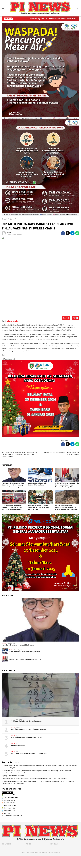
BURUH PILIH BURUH (18, 745)
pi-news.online (13, 321)
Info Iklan (54, 844)
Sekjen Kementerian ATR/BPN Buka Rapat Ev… (26, 660)
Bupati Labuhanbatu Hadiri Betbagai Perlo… (25, 652)
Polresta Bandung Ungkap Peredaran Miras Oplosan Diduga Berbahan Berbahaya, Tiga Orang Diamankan (34, 778)
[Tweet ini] (68, 233)
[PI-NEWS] (40, 8)
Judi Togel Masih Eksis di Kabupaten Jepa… (26, 721)
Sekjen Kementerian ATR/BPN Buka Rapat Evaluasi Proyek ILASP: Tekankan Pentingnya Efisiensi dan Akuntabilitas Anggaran (67, 485)
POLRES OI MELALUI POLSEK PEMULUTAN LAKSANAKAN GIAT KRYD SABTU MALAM (61, 452)
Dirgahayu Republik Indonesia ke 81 (13, 776)
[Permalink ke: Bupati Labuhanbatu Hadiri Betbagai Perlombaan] (40, 475)
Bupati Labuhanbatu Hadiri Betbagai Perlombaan (37, 484)
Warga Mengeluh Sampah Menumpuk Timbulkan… (29, 753)
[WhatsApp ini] (77, 233)
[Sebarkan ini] (63, 233)
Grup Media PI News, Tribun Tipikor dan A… (26, 737)
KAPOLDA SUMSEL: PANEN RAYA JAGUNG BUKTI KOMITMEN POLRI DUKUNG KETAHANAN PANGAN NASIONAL (13, 507)
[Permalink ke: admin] (4, 233)
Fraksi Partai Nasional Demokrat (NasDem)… (18, 645)
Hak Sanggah (6, 844)
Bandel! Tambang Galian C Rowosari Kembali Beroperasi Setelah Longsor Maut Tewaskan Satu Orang (66, 507)
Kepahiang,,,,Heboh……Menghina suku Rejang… (28, 729)
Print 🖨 (66, 318)
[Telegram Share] (72, 233)
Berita (4, 643)
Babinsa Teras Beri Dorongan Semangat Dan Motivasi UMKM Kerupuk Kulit (38, 507)
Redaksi (28, 844)
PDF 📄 (75, 318)
